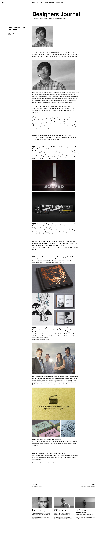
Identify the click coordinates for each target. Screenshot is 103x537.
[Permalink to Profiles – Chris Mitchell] (64, 507)
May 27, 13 (56, 509)
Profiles (9, 34)
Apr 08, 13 (78, 509)
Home (33, 2)
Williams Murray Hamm (47, 228)
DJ (13, 33)
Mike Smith (13, 35)
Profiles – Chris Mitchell (60, 511)
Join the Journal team (49, 2)
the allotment (21, 35)
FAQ (42, 2)
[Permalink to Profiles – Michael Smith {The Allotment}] (42, 46)
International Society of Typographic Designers (49, 94)
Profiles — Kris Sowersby (38, 511)
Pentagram (35, 228)
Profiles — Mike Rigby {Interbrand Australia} (81, 511)
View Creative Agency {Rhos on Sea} (88, 485)
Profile (17, 35)
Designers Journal (56, 14)
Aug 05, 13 (34, 509)
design (9, 35)
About (38, 2)
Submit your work (59, 2)
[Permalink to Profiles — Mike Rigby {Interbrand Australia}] (85, 507)
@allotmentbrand (58, 463)
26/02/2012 (10, 33)
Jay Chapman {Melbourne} (37, 485)
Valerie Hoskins (63, 384)
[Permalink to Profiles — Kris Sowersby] (42, 507)
